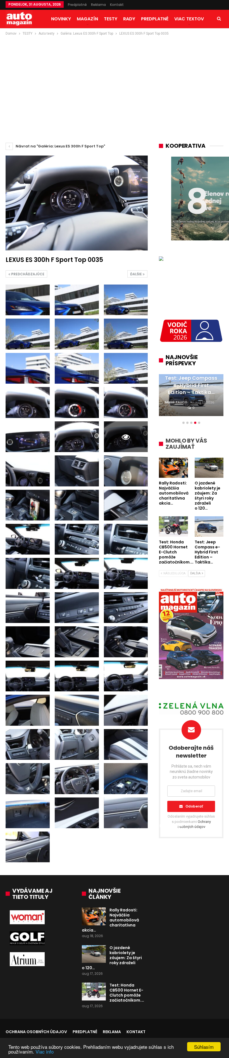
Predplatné (77, 4)
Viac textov (189, 19)
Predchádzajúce (27, 274)
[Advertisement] (114, 78)
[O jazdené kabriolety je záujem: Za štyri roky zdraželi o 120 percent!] (94, 954)
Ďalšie (136, 274)
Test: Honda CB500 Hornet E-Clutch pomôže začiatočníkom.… (126, 992)
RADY (129, 19)
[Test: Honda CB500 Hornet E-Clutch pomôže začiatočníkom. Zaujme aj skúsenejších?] (94, 991)
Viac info (44, 1051)
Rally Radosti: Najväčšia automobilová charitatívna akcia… (110, 920)
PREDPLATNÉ (154, 19)
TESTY (110, 19)
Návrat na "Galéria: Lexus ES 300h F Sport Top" (60, 146)
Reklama (98, 4)
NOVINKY (61, 19)
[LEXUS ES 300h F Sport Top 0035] (28, 300)
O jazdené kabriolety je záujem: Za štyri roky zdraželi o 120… (112, 958)
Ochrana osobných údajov (36, 1032)
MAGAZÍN (87, 19)
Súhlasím (204, 1046)
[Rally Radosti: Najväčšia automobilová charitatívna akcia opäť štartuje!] (94, 916)
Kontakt (117, 4)
